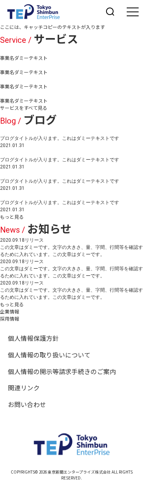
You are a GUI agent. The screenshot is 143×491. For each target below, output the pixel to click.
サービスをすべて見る (23, 107)
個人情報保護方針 (33, 338)
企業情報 (9, 311)
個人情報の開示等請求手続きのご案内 (62, 371)
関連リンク (24, 387)
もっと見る (12, 216)
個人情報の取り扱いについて (49, 354)
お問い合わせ (27, 404)
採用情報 (9, 318)
